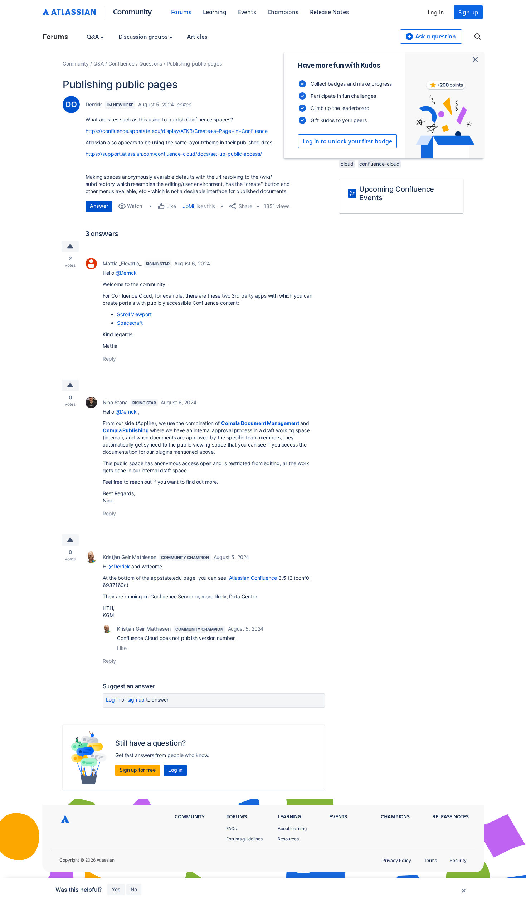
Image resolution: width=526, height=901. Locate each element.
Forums (181, 11)
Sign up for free (138, 770)
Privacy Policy (396, 860)
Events (247, 11)
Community (132, 11)
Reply (109, 359)
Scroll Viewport (134, 314)
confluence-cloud (379, 164)
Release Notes (329, 11)
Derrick (94, 104)
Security (458, 860)
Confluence (121, 64)
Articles (197, 36)
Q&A (93, 36)
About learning (292, 828)
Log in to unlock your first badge (347, 141)
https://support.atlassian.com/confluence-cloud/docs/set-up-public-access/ (174, 154)
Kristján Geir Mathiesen (129, 557)
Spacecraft (130, 323)
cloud (347, 164)
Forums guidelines (244, 839)
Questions (150, 64)
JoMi (188, 206)
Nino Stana (115, 402)
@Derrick (126, 273)
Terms (430, 860)
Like (122, 648)
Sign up (468, 12)
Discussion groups (143, 36)
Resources (288, 839)
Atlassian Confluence (253, 578)
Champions (283, 11)
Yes (116, 889)
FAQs (231, 828)
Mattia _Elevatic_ (122, 263)
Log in (436, 12)
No (134, 889)
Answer (99, 206)
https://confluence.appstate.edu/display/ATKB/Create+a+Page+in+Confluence (177, 131)
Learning (215, 11)
